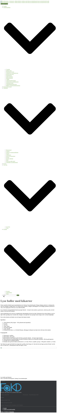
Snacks (7, 157)
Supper (7, 153)
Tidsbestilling (9, 292)
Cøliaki (7, 79)
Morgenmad (8, 150)
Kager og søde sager (10, 161)
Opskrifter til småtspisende (12, 162)
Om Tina (8, 226)
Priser (7, 293)
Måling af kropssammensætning (13, 85)
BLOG (4, 163)
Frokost (7, 151)
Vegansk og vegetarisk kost (12, 73)
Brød (7, 160)
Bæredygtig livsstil (7, 86)
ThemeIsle (11, 411)
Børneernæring (9, 78)
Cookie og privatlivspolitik (9, 409)
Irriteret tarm (9, 70)
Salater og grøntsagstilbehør (12, 152)
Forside (5, 6)
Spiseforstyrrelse (9, 83)
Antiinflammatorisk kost (11, 84)
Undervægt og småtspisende (12, 81)
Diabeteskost (9, 75)
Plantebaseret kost (10, 71)
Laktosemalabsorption (11, 80)
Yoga (7, 228)
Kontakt (8, 291)
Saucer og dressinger (10, 156)
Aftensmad (8, 155)
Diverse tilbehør (9, 158)
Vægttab (8, 69)
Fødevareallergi (9, 76)
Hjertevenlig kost (10, 74)
